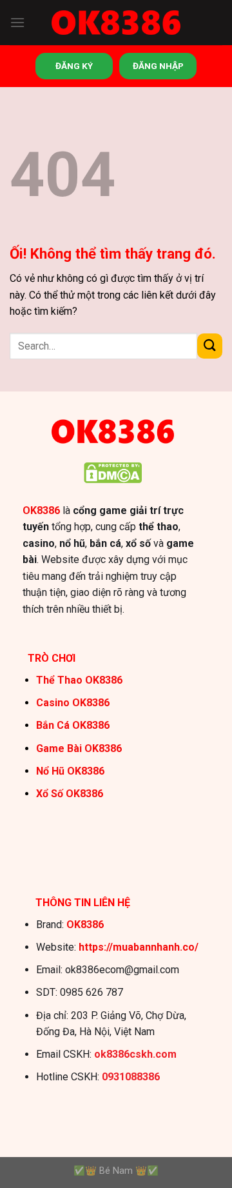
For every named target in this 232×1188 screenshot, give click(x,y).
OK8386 (41, 510)
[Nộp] (209, 346)
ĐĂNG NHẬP (158, 66)
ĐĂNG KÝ (74, 66)
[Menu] (17, 22)
